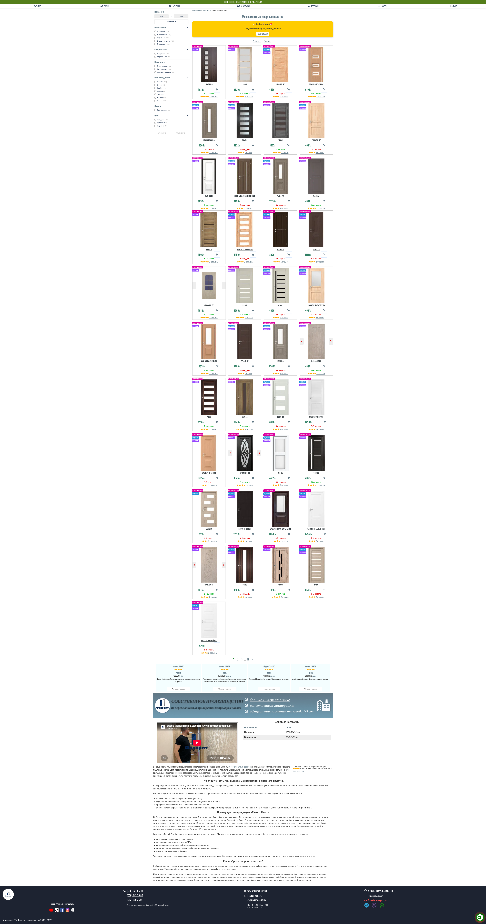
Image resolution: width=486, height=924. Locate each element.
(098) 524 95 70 (263, 34)
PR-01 (244, 305)
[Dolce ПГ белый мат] (209, 620)
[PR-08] (209, 396)
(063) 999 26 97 (135, 900)
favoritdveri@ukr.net (257, 891)
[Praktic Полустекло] (316, 284)
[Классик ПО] (209, 284)
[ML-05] (280, 452)
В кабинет (163, 31)
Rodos (161, 101)
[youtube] (51, 911)
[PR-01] (244, 284)
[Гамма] (244, 119)
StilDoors (162, 94)
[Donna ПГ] (244, 340)
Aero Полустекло (316, 84)
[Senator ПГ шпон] (316, 396)
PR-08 (209, 417)
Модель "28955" (269, 666)
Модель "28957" (178, 666)
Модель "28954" (224, 666)
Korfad (161, 88)
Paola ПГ (316, 249)
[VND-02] (316, 452)
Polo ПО (280, 417)
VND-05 (280, 584)
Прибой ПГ (209, 584)
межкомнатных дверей (240, 767)
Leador (161, 91)
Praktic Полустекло (316, 305)
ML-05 (280, 472)
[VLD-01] (280, 284)
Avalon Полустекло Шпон (280, 528)
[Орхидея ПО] (244, 452)
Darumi (162, 82)
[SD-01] (244, 63)
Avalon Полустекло (209, 361)
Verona (209, 528)
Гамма (244, 140)
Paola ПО (280, 196)
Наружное (163, 53)
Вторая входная (165, 41)
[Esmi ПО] (280, 340)
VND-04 (245, 417)
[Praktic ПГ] (316, 119)
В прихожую (164, 35)
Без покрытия (164, 69)
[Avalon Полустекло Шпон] (280, 508)
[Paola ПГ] (316, 229)
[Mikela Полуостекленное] (244, 175)
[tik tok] (56, 911)
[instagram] (68, 911)
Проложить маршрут (376, 895)
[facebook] (62, 911)
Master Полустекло (245, 249)
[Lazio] (316, 564)
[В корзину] (217, 89)
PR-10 (244, 584)
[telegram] (367, 906)
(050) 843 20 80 (135, 895)
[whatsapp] (383, 906)
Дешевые (162, 123)
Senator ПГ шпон (316, 417)
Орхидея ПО (245, 472)
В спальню (163, 44)
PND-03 (280, 140)
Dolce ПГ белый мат (209, 640)
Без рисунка (163, 110)
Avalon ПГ (209, 196)
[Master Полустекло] (244, 229)
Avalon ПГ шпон (209, 472)
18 (248, 659)
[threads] (73, 911)
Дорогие (162, 126)
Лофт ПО (209, 84)
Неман (161, 98)
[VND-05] (280, 564)
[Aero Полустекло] (316, 63)
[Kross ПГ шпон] (244, 508)
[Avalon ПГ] (209, 175)
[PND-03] (280, 119)
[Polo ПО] (280, 396)
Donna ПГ (244, 361)
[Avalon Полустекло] (209, 340)
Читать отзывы (178, 689)
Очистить (162, 133)
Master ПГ (280, 84)
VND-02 (316, 472)
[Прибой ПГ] (209, 564)
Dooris (161, 85)
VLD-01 (280, 305)
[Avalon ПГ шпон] (209, 452)
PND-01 (209, 249)
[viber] (375, 906)
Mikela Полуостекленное (244, 196)
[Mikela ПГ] (280, 229)
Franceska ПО (209, 140)
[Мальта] (316, 175)
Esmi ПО (280, 361)
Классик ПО (209, 305)
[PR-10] (244, 564)
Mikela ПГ (280, 249)
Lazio (316, 584)
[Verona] (209, 508)
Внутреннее (163, 57)
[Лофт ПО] (209, 63)
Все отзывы (298, 771)
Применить (171, 21)
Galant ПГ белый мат (316, 528)
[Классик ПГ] (316, 340)
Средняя (162, 119)
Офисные (163, 38)
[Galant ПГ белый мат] (316, 508)
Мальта (316, 196)
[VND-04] (244, 396)
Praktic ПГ (316, 140)
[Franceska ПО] (209, 119)
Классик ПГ (316, 361)
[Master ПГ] (280, 63)
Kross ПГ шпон (244, 528)
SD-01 (245, 84)
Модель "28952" (310, 666)
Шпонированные (166, 72)
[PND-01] (209, 229)
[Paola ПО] (280, 175)
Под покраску (164, 66)
